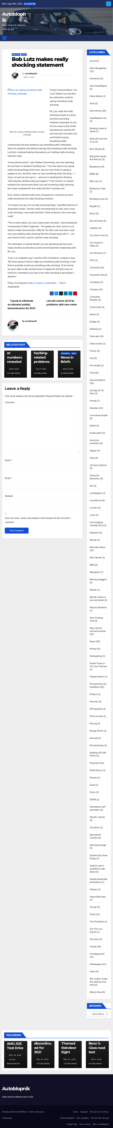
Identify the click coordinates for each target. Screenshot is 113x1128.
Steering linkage (98, 845)
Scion (92, 792)
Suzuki (93, 907)
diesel (93, 314)
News (24, 54)
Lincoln (93, 508)
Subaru (93, 889)
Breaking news (97, 199)
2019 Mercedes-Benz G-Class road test (97, 1043)
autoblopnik (31, 73)
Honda (93, 401)
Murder (93, 590)
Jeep (92, 458)
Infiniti (93, 426)
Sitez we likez (85, 1124)
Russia (93, 777)
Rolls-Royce (96, 770)
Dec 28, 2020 (15, 1055)
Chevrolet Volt (97, 275)
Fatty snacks (96, 343)
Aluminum (95, 78)
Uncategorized (97, 954)
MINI (92, 565)
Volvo (92, 971)
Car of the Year (97, 235)
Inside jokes (96, 433)
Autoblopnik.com (98, 118)
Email (8, 478)
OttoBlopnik (43, 1064)
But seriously (96, 221)
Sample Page (72, 1124)
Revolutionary (97, 745)
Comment (9, 402)
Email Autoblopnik (67, 1118)
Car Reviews (96, 253)
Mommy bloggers (98, 579)
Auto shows (95, 111)
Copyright (84, 1112)
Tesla (92, 914)
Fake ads (94, 336)
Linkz (92, 515)
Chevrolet (94, 267)
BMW (92, 174)
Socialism (95, 827)
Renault (94, 738)
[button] (109, 38)
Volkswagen (96, 964)
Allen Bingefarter (98, 68)
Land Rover (95, 500)
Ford (92, 373)
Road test (94, 763)
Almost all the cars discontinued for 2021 (42, 1043)
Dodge (93, 322)
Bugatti (93, 206)
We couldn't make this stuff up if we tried (98, 982)
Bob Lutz (16, 54)
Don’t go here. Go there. (99, 1112)
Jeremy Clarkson (98, 465)
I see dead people (99, 415)
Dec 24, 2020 (42, 1059)
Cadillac (94, 228)
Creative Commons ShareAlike (41, 283)
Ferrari (93, 351)
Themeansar (7, 1118)
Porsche (94, 701)
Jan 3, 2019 (96, 1059)
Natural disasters (98, 607)
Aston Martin (96, 96)
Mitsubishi (65, 353)
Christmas (95, 282)
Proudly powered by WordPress (15, 1112)
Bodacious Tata (97, 188)
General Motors (97, 380)
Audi (92, 103)
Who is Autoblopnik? (101, 1124)
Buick (92, 213)
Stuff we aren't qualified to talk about (97, 869)
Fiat (92, 358)
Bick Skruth (95, 149)
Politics (93, 694)
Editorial (94, 329)
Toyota (93, 946)
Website (9, 496)
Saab (92, 785)
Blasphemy (95, 167)
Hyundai (94, 408)
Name (8, 460)
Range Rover (96, 731)
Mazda (93, 540)
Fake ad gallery (82, 1118)
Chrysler (94, 289)
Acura (93, 61)
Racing (93, 723)
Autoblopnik (16, 1089)
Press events (96, 716)
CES (92, 260)
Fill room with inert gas (100, 1118)
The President (97, 921)
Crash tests (95, 307)
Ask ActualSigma (98, 86)
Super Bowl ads (98, 897)
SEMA (93, 799)
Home (75, 1112)
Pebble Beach (97, 677)
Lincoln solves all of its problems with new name (61, 302)
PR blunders (96, 709)
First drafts (95, 365)
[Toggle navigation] (57, 38)
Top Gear (94, 939)
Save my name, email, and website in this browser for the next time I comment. (38, 520)
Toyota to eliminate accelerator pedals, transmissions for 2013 (21, 304)
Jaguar (93, 450)
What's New (96, 992)
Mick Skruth (95, 557)
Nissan (93, 649)
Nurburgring (96, 656)
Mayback (94, 533)
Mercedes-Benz (98, 547)
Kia (91, 486)
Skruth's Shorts (97, 817)
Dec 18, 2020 (70, 1059)
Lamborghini (96, 493)
